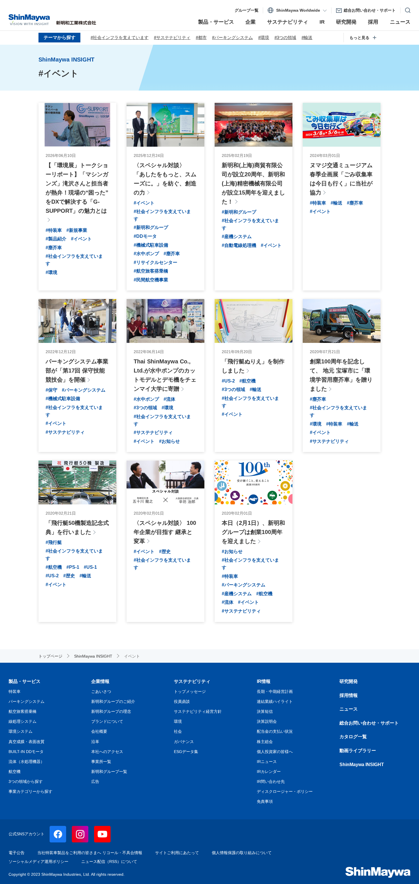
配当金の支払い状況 (275, 731)
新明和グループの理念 (111, 711)
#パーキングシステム (232, 37)
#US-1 (90, 567)
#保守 (51, 390)
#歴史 (69, 575)
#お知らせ (169, 441)
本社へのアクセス (107, 751)
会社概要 (99, 731)
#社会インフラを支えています (120, 37)
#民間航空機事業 (151, 279)
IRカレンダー (269, 771)
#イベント (81, 238)
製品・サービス (24, 681)
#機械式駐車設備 (151, 245)
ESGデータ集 (186, 751)
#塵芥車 (54, 247)
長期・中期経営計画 (275, 691)
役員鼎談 (182, 701)
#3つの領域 (285, 37)
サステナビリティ (192, 681)
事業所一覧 (101, 761)
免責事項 (265, 801)
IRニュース (267, 761)
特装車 (15, 691)
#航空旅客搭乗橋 (151, 271)
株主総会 (265, 741)
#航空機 (247, 380)
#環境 (263, 37)
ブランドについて (107, 721)
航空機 (15, 771)
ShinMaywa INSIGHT (361, 764)
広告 (95, 781)
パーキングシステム (26, 701)
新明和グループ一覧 (109, 771)
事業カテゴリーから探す (30, 791)
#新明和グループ (151, 227)
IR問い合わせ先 (271, 781)
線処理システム (22, 721)
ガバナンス (184, 741)
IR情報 (263, 681)
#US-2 (228, 380)
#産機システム (237, 236)
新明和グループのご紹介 (113, 701)
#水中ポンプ (146, 253)
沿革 (95, 741)
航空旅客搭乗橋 (22, 711)
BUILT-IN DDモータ (26, 751)
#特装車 (54, 230)
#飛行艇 (54, 542)
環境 (178, 721)
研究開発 (348, 681)
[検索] (405, 9)
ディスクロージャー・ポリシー (285, 791)
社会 (178, 731)
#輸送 (307, 37)
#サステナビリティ (172, 37)
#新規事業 (76, 230)
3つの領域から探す (26, 781)
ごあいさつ (101, 691)
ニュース (348, 709)
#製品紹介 (56, 238)
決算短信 (265, 711)
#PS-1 (72, 567)
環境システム (20, 731)
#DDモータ (145, 236)
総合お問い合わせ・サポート (369, 723)
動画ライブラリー (357, 750)
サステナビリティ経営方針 (198, 711)
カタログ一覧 (353, 736)
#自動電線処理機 (239, 245)
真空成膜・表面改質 (26, 741)
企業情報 (100, 681)
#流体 (169, 399)
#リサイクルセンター (155, 262)
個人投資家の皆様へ (275, 751)
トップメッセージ (190, 691)
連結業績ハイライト (275, 701)
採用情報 (348, 695)
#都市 (201, 37)
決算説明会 (267, 721)
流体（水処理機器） (26, 761)
